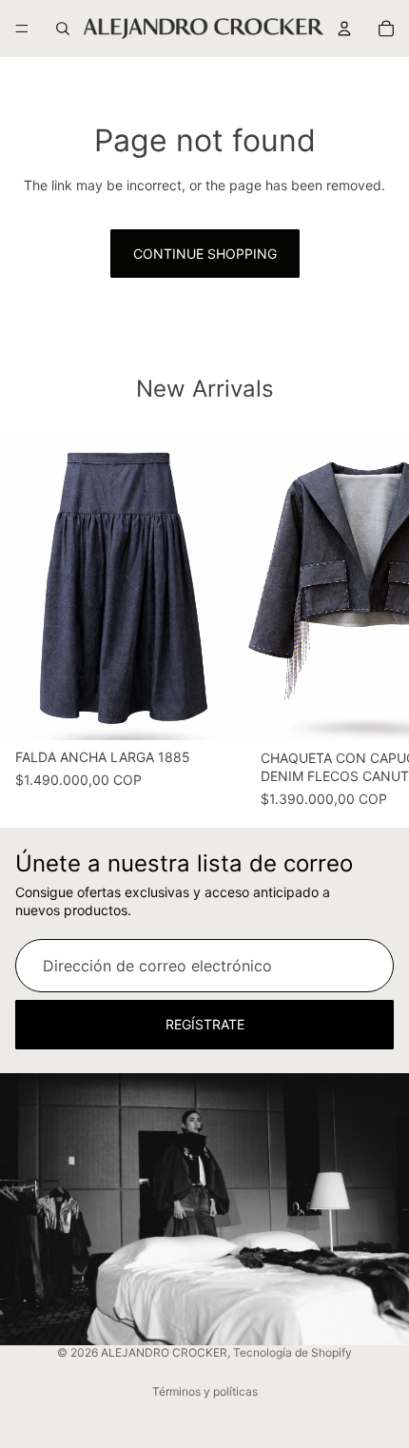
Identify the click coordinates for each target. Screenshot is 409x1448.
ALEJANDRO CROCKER (164, 1352)
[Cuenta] (344, 28)
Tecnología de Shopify (292, 1352)
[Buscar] (63, 28)
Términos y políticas (205, 1391)
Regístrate (205, 1024)
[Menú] (22, 28)
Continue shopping (205, 253)
